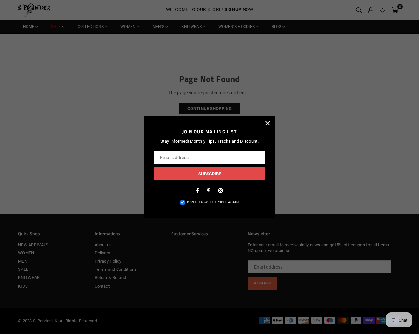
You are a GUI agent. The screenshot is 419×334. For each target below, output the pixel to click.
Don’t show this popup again (213, 202)
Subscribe (209, 173)
